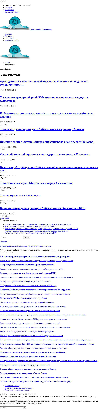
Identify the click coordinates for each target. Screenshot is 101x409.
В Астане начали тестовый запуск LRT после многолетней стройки (30, 311)
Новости (8, 36)
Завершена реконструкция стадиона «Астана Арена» (23, 373)
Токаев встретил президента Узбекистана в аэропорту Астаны (42, 129)
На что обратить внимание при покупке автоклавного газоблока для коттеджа (33, 306)
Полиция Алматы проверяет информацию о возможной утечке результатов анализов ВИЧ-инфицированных (48, 361)
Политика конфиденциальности (18, 388)
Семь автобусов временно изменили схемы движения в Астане (28, 369)
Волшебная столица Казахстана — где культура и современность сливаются (34, 377)
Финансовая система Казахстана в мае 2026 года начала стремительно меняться (33, 319)
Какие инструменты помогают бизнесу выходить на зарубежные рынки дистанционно (41, 229)
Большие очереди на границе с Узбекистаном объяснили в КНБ (42, 208)
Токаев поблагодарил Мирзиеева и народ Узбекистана (36, 183)
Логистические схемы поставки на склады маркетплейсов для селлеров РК (36, 231)
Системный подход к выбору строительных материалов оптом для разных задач (33, 348)
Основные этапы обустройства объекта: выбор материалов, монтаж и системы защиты (36, 277)
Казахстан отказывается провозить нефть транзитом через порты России (32, 352)
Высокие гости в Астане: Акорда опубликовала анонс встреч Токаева (46, 141)
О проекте (9, 10)
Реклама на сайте (12, 12)
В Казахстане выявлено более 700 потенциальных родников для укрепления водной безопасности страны (47, 344)
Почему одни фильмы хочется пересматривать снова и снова (25, 281)
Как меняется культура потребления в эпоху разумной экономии (27, 302)
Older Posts (4, 218)
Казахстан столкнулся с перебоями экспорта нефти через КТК (31, 233)
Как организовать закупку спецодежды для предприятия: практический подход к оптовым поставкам (43, 315)
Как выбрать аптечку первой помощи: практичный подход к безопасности (31, 336)
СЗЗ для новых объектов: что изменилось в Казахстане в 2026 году (28, 286)
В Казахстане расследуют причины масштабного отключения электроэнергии (38, 224)
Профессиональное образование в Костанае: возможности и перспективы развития (35, 294)
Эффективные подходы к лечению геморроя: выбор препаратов (27, 331)
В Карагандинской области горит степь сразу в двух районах (30, 226)
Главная (8, 34)
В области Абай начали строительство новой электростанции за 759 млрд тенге (35, 290)
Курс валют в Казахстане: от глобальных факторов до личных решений (30, 323)
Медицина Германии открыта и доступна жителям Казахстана (28, 356)
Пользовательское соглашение (17, 390)
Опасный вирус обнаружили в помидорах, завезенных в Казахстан (44, 154)
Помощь (8, 7)
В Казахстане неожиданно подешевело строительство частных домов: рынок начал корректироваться (45, 340)
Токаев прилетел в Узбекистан (20, 195)
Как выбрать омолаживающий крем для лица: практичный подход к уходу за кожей (35, 327)
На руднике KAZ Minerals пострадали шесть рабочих (23, 298)
